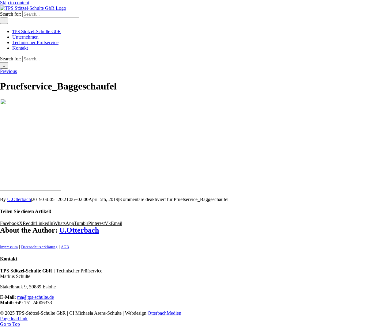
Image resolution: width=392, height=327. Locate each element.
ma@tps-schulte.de (35, 297)
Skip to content (14, 2)
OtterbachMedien (164, 313)
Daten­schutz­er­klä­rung (39, 247)
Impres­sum (9, 247)
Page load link (14, 318)
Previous (8, 71)
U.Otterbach (19, 199)
